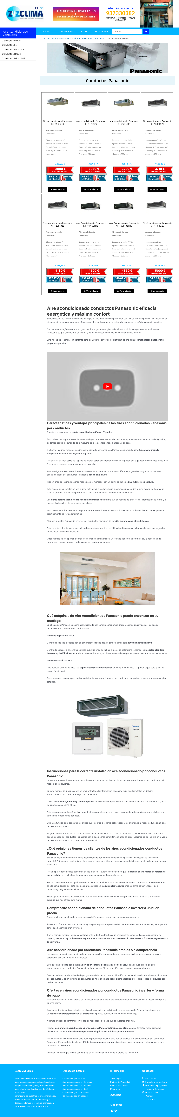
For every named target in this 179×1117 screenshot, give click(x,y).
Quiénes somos (67, 31)
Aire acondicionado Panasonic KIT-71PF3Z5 (90, 122)
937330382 (120, 13)
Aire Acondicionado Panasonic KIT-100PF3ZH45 (124, 224)
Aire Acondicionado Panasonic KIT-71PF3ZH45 (90, 224)
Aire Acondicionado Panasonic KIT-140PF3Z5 (157, 224)
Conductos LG (9, 45)
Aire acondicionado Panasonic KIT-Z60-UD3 (123, 122)
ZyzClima (115, 1094)
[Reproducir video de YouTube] (107, 386)
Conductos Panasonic (13, 49)
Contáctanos (100, 31)
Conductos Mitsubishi (13, 58)
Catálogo (46, 31)
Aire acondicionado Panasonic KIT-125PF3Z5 (57, 224)
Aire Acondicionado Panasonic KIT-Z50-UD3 (57, 122)
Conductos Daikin (11, 54)
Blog (84, 31)
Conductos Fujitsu (11, 40)
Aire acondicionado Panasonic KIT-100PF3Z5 (157, 122)
